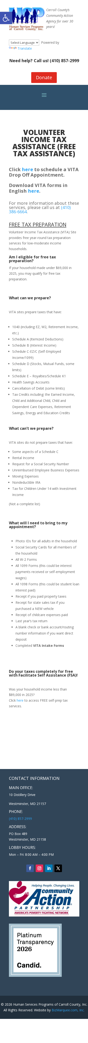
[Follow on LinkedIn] (49, 868)
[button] (6, 18)
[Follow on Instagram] (39, 868)
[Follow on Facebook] (30, 868)
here (27, 169)
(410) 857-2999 (64, 60)
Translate (25, 48)
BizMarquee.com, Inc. (68, 1010)
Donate (44, 77)
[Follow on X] (58, 868)
